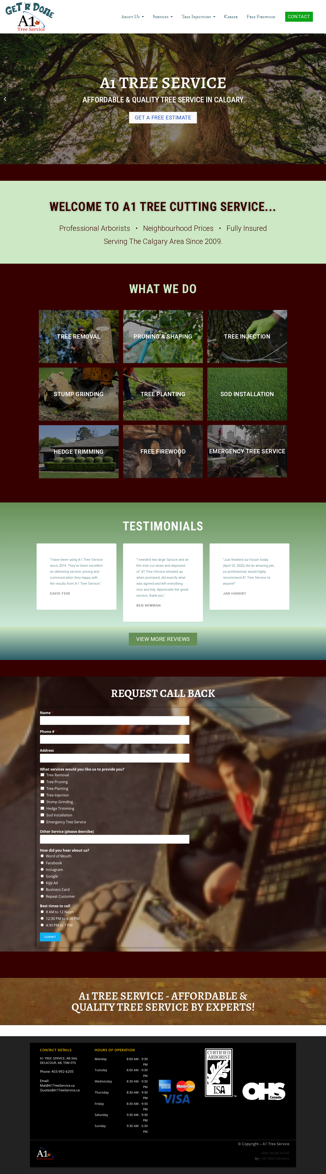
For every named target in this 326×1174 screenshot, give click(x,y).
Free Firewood (261, 16)
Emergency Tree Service (66, 822)
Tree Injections (196, 16)
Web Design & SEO (275, 1153)
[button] (299, 17)
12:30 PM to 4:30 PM (62, 918)
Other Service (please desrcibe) (67, 831)
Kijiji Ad (52, 882)
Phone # (48, 731)
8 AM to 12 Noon (60, 911)
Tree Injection (57, 795)
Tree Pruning (57, 781)
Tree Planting (57, 788)
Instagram (54, 869)
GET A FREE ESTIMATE (163, 118)
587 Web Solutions (275, 1158)
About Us (130, 16)
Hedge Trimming (60, 808)
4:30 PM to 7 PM (59, 925)
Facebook (54, 863)
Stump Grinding (59, 801)
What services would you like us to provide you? (82, 769)
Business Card (58, 889)
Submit (50, 937)
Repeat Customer (60, 896)
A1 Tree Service (276, 1143)
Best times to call (55, 906)
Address (47, 750)
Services (160, 16)
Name (46, 713)
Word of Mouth (58, 856)
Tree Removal (57, 775)
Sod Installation (59, 815)
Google (52, 876)
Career (231, 16)
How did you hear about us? (64, 850)
